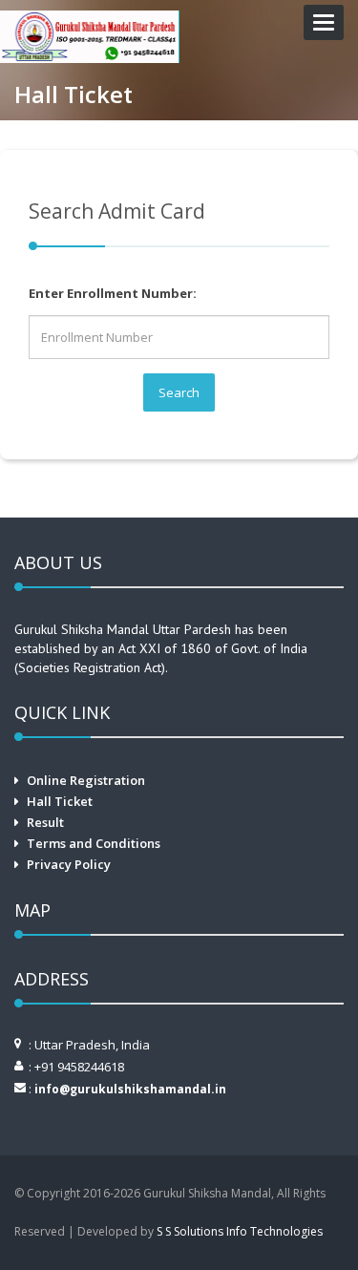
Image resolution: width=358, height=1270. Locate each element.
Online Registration (86, 780)
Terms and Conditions (93, 843)
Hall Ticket (60, 801)
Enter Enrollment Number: (113, 293)
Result (45, 822)
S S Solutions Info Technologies (240, 1231)
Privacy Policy (69, 864)
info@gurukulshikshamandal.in (130, 1089)
